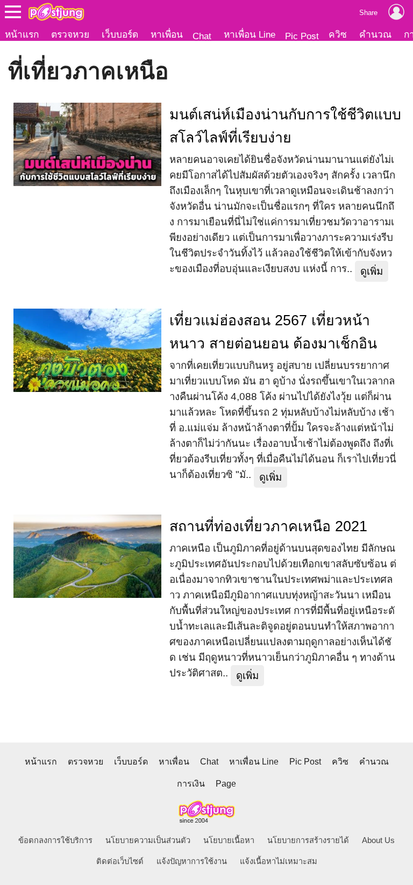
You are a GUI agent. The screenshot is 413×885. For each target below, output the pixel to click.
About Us (378, 840)
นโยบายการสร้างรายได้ (308, 840)
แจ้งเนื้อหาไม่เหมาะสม (278, 861)
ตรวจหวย (70, 34)
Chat (202, 36)
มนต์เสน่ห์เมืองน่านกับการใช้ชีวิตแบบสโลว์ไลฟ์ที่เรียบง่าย (285, 126)
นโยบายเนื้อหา (228, 840)
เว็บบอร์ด (120, 34)
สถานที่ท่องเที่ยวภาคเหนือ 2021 (268, 526)
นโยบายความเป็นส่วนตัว (147, 840)
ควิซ (338, 34)
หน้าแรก (22, 34)
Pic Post (302, 36)
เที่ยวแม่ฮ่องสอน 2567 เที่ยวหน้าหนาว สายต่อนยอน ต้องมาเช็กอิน (273, 332)
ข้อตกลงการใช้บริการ (55, 840)
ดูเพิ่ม (371, 271)
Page (226, 783)
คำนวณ (375, 34)
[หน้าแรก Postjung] (56, 12)
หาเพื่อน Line (249, 34)
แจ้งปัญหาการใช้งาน (191, 861)
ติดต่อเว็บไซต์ (120, 861)
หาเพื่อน (167, 34)
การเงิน (191, 783)
